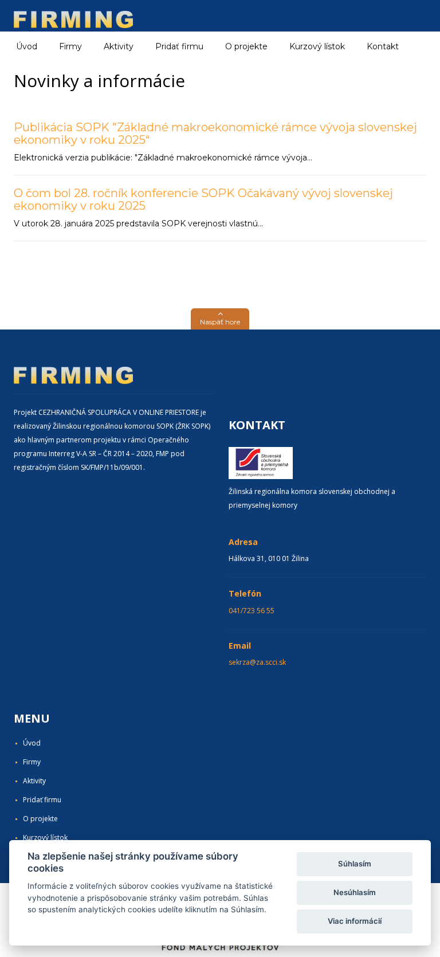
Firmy (32, 762)
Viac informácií (355, 920)
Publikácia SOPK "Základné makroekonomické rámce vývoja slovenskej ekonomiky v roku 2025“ (215, 133)
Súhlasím (354, 863)
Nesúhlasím (354, 892)
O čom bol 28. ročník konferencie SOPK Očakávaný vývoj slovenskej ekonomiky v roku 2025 (203, 199)
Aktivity (34, 781)
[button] (220, 319)
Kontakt (383, 46)
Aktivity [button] (118, 46)
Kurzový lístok (317, 46)
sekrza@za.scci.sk (257, 662)
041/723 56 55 (251, 610)
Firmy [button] (70, 46)
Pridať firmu (179, 46)
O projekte (246, 46)
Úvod (26, 46)
